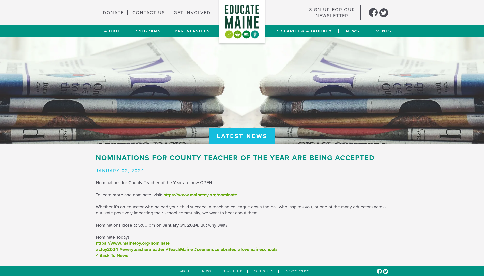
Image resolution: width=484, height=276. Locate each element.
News (352, 31)
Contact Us (148, 12)
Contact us (263, 271)
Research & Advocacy (303, 31)
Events (382, 31)
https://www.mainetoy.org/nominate (200, 195)
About (112, 31)
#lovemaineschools (258, 249)
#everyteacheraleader (141, 249)
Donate (113, 12)
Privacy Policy (297, 271)
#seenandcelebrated (215, 249)
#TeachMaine (179, 249)
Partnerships (192, 31)
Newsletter (232, 271)
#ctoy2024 (107, 249)
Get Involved (192, 12)
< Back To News (112, 255)
